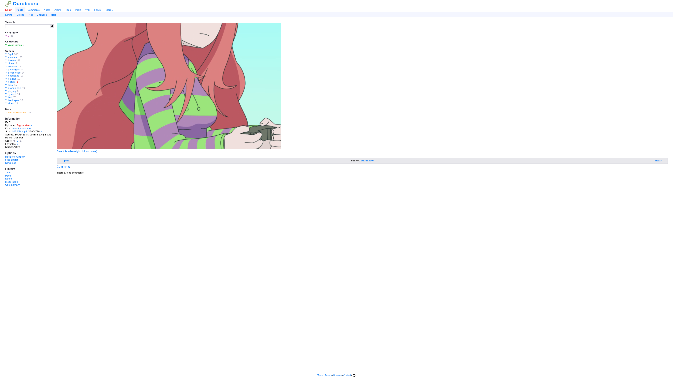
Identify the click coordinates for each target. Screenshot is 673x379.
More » (110, 9)
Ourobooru (25, 3)
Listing (8, 14)
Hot (31, 14)
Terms (320, 375)
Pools (78, 9)
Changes (42, 14)
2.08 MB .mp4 (19, 131)
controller (13, 66)
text (10, 97)
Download (10, 162)
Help (53, 14)
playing (12, 91)
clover (11, 63)
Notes (47, 9)
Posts (19, 9)
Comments (34, 9)
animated (13, 57)
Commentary (12, 184)
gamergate (14, 69)
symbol (12, 94)
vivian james (15, 45)
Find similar (11, 159)
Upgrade (337, 375)
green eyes (14, 72)
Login (8, 9)
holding (12, 78)
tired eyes (13, 100)
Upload (21, 14)
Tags (68, 9)
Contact (347, 375)
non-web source (17, 112)
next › (658, 160)
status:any (367, 160)
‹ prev (66, 160)
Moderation (11, 181)
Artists (58, 9)
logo (10, 85)
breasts (12, 60)
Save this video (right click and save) (77, 151)
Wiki (87, 9)
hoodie (12, 81)
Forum (97, 9)
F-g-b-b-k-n (23, 125)
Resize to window (15, 156)
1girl (10, 54)
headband (13, 75)
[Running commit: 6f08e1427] (353, 375)
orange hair (14, 88)
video (11, 103)
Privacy (328, 375)
